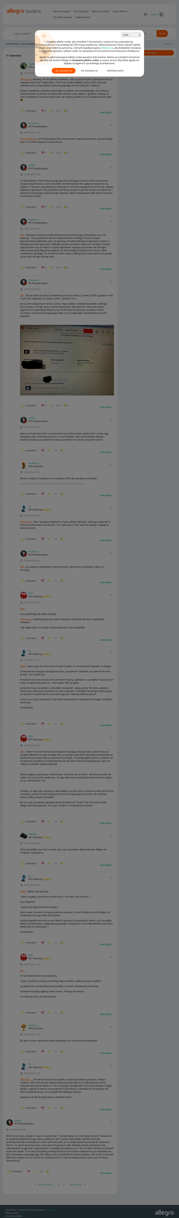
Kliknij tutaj (107, 47)
